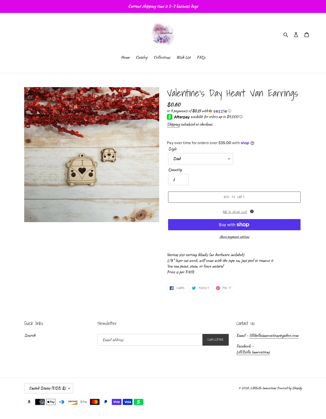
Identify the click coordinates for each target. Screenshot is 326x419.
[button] (199, 110)
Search (29, 335)
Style (172, 149)
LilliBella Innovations (253, 352)
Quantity (175, 169)
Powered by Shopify (289, 388)
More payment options (234, 236)
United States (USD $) (47, 388)
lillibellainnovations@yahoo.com (273, 335)
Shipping (173, 124)
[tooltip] (252, 211)
